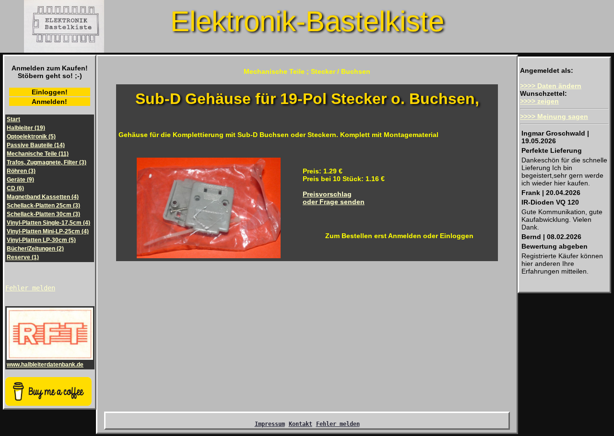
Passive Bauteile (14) (36, 145)
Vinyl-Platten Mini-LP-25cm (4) (48, 231)
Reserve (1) (23, 257)
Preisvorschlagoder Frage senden (334, 198)
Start (13, 119)
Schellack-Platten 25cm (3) (43, 205)
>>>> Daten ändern (550, 86)
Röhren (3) (21, 171)
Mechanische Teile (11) (38, 153)
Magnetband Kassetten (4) (43, 197)
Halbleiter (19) (26, 128)
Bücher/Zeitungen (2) (35, 248)
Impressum (270, 424)
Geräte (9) (20, 179)
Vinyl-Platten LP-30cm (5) (41, 240)
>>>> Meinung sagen (554, 116)
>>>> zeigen (539, 101)
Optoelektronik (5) (31, 136)
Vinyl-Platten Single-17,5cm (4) (48, 222)
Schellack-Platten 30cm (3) (43, 214)
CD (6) (15, 188)
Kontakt (300, 424)
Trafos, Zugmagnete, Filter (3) (46, 162)
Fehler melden (30, 288)
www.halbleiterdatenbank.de (45, 364)
